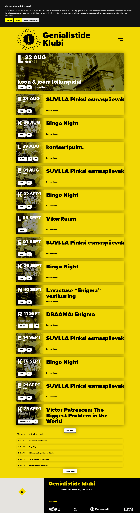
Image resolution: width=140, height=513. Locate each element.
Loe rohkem (40, 87)
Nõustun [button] (9, 20)
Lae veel (70, 430)
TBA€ (22, 230)
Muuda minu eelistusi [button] (31, 20)
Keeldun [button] (17, 20)
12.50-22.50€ (25, 421)
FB (29, 87)
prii (21, 87)
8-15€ (22, 159)
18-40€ (22, 326)
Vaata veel (70, 471)
